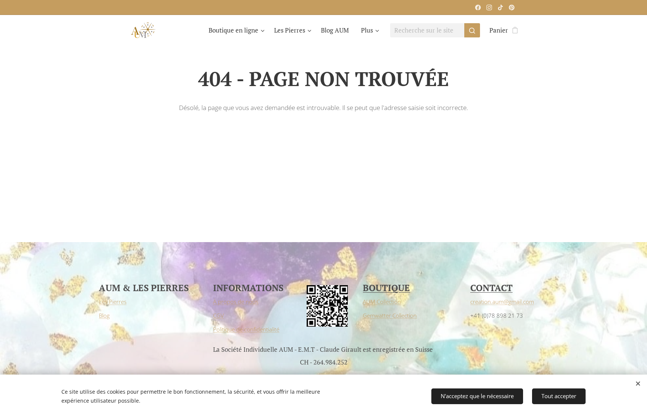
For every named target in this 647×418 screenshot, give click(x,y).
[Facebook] (478, 7)
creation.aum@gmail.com (502, 301)
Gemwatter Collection (390, 315)
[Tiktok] (500, 7)
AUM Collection (382, 301)
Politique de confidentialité (246, 329)
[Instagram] (489, 7)
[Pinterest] (511, 7)
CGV (218, 315)
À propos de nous (235, 301)
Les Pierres (113, 301)
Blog (104, 315)
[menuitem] (237, 30)
